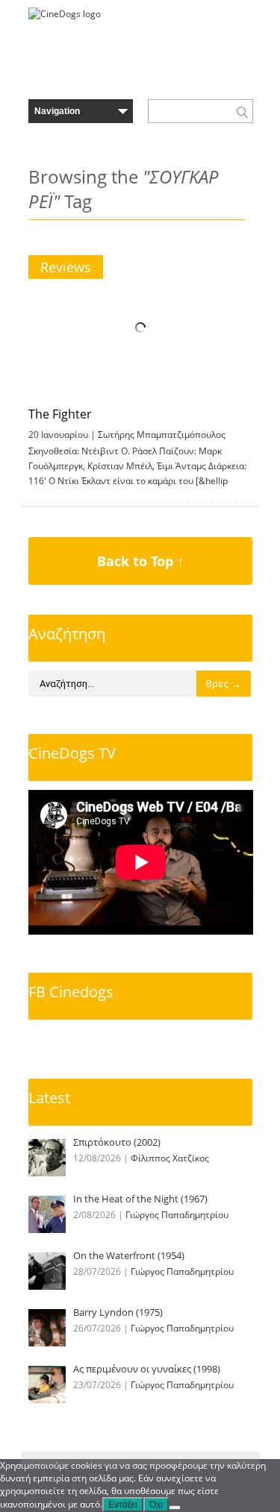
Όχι (156, 1504)
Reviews (65, 267)
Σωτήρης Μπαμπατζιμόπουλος (161, 434)
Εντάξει (122, 1504)
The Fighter (60, 414)
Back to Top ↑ (140, 561)
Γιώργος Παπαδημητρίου (176, 1214)
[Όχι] (175, 1507)
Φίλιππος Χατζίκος (170, 1158)
